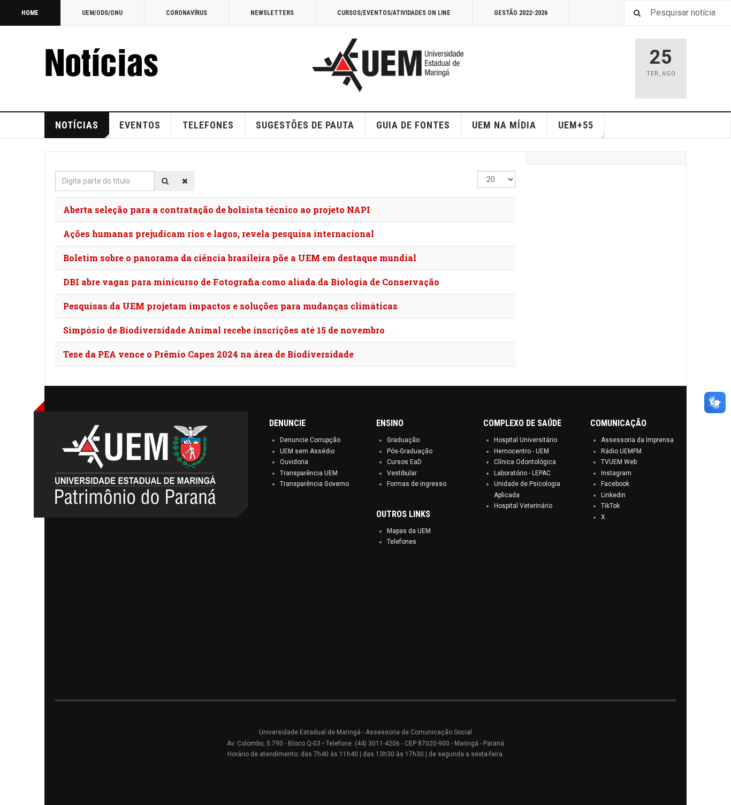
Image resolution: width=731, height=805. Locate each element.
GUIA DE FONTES (413, 125)
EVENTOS (140, 125)
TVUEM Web (619, 462)
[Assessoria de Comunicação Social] (124, 65)
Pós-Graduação (409, 451)
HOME (30, 13)
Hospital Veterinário (523, 506)
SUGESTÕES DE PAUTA (305, 125)
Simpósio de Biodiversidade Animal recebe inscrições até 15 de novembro (224, 330)
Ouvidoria (294, 462)
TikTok (610, 506)
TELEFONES (208, 125)
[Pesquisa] (165, 181)
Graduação (403, 440)
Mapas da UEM (409, 531)
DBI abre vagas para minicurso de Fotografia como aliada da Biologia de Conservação (251, 281)
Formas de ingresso (416, 484)
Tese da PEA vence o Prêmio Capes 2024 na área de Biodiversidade (208, 354)
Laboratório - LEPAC (522, 473)
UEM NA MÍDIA (504, 125)
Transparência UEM (309, 473)
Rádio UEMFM (621, 451)
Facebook (615, 484)
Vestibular (402, 473)
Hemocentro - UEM (521, 451)
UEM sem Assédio (307, 451)
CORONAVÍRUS (186, 13)
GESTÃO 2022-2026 (520, 13)
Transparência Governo (314, 484)
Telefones (401, 541)
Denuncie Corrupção (310, 440)
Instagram (616, 473)
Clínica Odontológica (525, 462)
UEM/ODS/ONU (102, 13)
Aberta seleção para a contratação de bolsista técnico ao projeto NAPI (216, 209)
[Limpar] (185, 181)
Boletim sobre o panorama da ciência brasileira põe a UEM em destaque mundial (239, 257)
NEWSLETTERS (272, 13)
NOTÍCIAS (76, 125)
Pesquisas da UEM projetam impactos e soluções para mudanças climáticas (230, 306)
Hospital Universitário (525, 440)
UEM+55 (575, 125)
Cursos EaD (404, 462)
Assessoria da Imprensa (637, 440)
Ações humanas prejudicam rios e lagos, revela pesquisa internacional (218, 233)
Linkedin (613, 495)
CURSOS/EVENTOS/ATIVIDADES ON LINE (394, 13)
